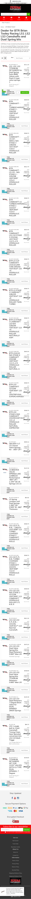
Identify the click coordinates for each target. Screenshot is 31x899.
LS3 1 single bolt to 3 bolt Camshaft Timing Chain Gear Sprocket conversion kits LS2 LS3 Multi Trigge (15, 733)
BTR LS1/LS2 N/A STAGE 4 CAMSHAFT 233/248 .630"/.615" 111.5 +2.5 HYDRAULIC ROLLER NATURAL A (14, 361)
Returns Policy (15, 867)
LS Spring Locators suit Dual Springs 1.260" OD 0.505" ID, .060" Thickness (15, 504)
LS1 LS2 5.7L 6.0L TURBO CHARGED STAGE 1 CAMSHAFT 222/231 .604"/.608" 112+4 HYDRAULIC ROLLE (14, 566)
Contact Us (15, 855)
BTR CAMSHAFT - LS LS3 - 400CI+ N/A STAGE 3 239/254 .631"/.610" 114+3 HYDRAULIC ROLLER (14, 144)
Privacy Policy (27, 831)
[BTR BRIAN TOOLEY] (5, 66)
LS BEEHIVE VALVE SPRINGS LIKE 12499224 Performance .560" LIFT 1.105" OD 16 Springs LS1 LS (15, 477)
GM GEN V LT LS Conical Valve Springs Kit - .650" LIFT (15, 446)
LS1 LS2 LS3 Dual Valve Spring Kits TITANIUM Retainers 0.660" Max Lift (15, 677)
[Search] (28, 14)
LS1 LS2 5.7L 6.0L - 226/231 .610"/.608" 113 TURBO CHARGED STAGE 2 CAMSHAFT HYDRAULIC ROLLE (15, 533)
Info (28, 75)
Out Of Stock (24, 126)
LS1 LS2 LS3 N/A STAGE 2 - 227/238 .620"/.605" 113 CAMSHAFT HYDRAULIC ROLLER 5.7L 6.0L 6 (15, 597)
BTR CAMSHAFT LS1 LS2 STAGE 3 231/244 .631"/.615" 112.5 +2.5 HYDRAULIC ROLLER (15, 238)
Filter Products (6, 22)
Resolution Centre (15, 847)
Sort (12, 57)
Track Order (15, 843)
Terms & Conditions (19, 831)
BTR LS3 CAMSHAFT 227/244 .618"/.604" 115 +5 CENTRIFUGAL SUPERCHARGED (16, 390)
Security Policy (15, 870)
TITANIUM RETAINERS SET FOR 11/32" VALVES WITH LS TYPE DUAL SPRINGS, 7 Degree (15, 766)
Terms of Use (15, 860)
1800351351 (16, 1)
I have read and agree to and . (18, 831)
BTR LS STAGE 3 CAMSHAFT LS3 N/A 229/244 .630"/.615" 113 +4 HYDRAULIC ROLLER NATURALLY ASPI (15, 329)
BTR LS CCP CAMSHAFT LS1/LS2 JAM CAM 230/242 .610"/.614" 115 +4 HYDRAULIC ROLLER (15, 268)
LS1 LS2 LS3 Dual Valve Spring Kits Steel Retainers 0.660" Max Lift (15, 650)
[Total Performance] (15, 7)
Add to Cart (25, 92)
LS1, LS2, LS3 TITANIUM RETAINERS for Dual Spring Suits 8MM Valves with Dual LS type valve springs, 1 (15, 74)
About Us (15, 852)
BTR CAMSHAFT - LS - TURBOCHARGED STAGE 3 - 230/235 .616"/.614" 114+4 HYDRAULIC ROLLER (16, 110)
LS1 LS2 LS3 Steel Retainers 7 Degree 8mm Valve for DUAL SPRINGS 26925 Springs (15, 705)
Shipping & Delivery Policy (15, 873)
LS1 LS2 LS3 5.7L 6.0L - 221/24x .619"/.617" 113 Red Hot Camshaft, (15, 625)
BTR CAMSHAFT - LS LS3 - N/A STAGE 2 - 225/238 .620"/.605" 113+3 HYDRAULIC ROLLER (14, 176)
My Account (15, 840)
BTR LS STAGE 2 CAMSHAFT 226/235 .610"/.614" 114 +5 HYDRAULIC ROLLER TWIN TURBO (15, 297)
